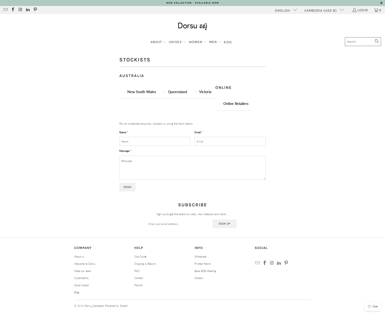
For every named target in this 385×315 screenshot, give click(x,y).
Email (199, 132)
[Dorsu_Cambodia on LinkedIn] (27, 10)
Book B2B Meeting (205, 271)
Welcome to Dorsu (84, 263)
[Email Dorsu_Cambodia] (5, 10)
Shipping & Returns (145, 263)
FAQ (136, 271)
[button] (158, 42)
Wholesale (200, 256)
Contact (138, 278)
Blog (76, 292)
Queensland (177, 91)
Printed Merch (203, 263)
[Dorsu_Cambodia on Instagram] (20, 10)
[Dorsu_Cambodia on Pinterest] (35, 10)
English (283, 10)
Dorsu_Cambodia (94, 305)
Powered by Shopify (116, 305)
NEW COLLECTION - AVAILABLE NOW (192, 2)
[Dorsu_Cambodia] (192, 26)
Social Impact (81, 285)
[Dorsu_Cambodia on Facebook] (12, 10)
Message (125, 150)
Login (363, 10)
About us (79, 256)
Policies (138, 285)
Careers (199, 278)
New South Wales (141, 91)
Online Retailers (235, 103)
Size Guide (140, 256)
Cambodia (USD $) (321, 10)
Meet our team (82, 271)
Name (123, 132)
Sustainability (81, 278)
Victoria (205, 91)
